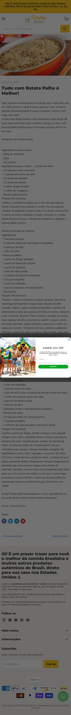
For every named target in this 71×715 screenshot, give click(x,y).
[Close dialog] (69, 339)
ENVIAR (53, 366)
